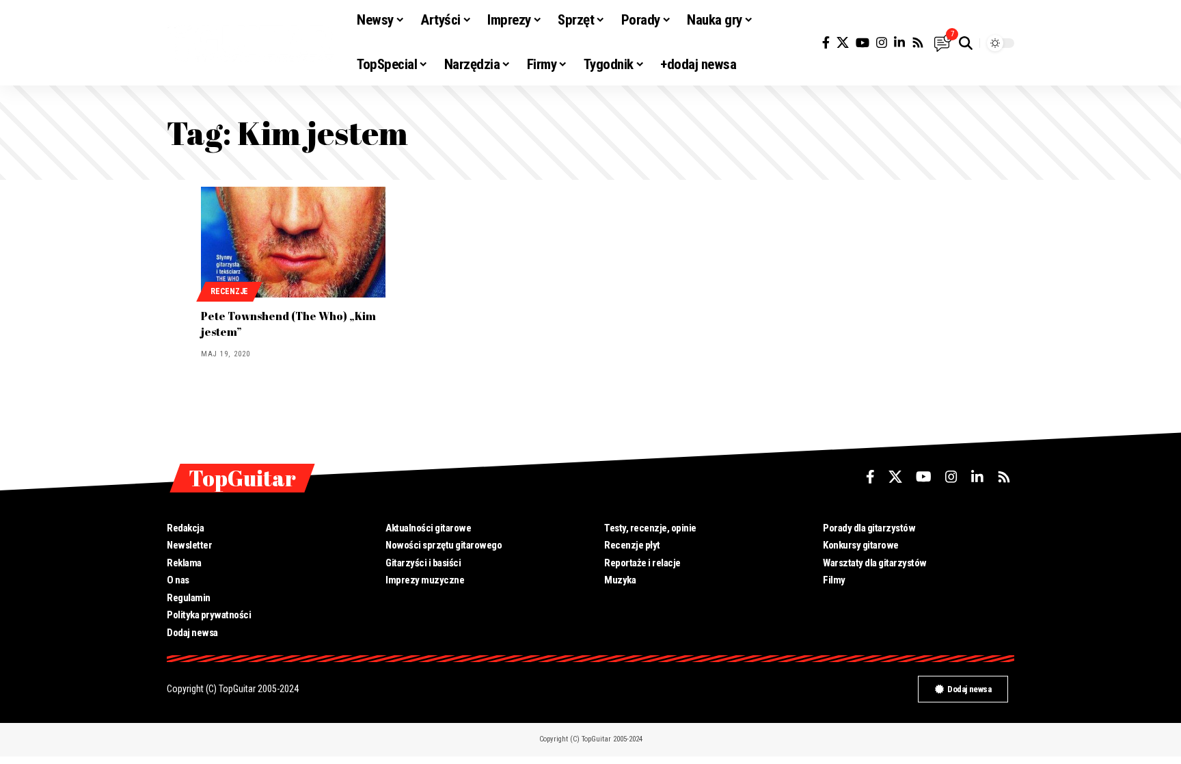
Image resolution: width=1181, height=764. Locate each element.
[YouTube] (862, 42)
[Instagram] (882, 42)
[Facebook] (826, 42)
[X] (842, 42)
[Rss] (917, 42)
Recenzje (229, 291)
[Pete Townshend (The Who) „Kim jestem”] (293, 242)
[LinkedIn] (899, 42)
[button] (966, 43)
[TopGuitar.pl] (251, 43)
